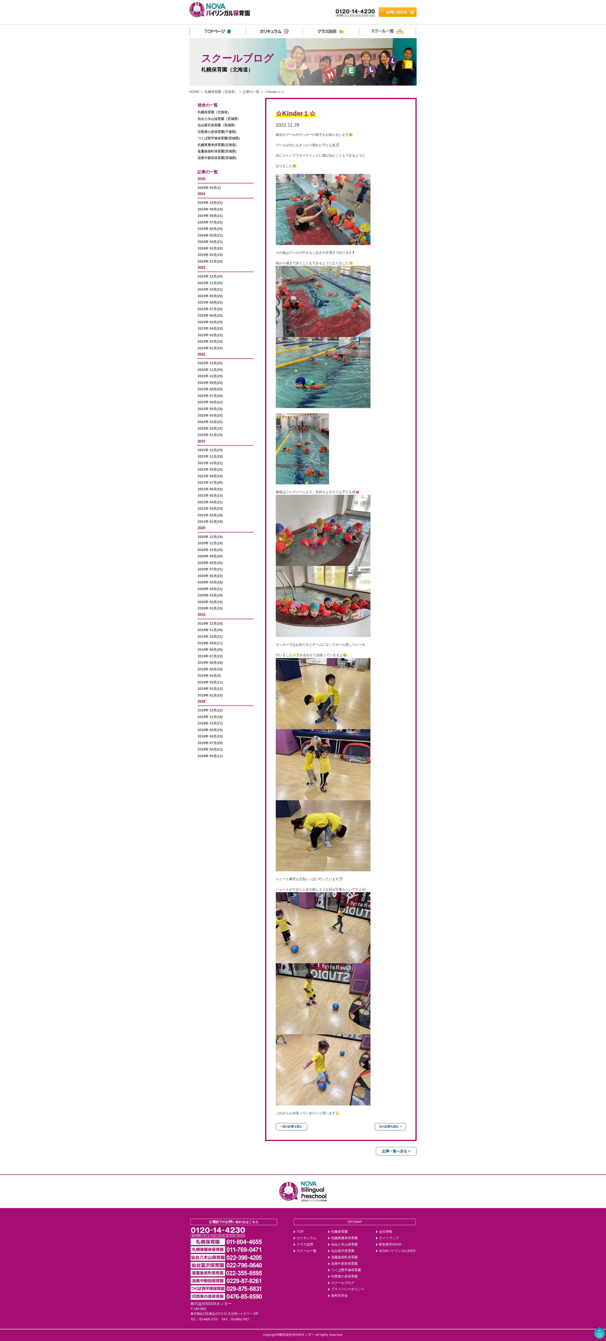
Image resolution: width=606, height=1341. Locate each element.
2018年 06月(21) (210, 749)
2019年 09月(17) (210, 643)
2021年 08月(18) (210, 476)
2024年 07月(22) (210, 222)
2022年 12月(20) (210, 363)
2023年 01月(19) (210, 348)
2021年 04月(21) (210, 502)
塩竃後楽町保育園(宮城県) (217, 151)
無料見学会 (339, 1295)
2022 (201, 354)
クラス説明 (305, 1244)
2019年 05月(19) (210, 669)
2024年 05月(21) (210, 235)
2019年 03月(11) (210, 682)
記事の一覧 (251, 92)
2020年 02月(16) (210, 602)
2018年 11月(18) (210, 717)
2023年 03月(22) (210, 335)
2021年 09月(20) (210, 469)
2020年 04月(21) (210, 589)
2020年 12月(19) (210, 537)
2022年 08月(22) (210, 389)
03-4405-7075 (208, 1319)
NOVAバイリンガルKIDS (397, 1251)
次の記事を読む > (390, 1126)
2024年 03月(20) (210, 248)
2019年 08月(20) (210, 649)
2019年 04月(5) (209, 675)
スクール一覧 (306, 1251)
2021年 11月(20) (210, 456)
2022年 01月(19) (210, 435)
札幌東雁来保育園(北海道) (217, 145)
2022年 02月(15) (210, 428)
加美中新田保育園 (344, 1263)
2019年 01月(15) (210, 695)
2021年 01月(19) (210, 521)
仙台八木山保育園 (344, 1244)
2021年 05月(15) (210, 495)
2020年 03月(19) (210, 595)
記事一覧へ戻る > (396, 1151)
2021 (201, 441)
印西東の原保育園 (344, 1276)
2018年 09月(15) (210, 730)
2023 (201, 267)
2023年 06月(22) (210, 315)
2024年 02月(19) (210, 255)
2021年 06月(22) (210, 489)
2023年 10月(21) (210, 289)
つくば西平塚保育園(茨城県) (219, 138)
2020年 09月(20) (210, 556)
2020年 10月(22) (210, 550)
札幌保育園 (339, 1231)
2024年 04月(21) (210, 242)
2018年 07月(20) (210, 743)
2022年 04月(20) (210, 415)
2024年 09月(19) (210, 209)
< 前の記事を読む (291, 1126)
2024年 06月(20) (210, 229)
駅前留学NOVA (390, 1244)
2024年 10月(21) (210, 203)
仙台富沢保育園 (342, 1251)
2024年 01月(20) (210, 261)
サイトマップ (389, 1238)
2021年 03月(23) (210, 508)
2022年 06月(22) (210, 402)
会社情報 (385, 1231)
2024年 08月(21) (210, 216)
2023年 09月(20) (210, 296)
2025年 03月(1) (209, 188)
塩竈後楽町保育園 (344, 1257)
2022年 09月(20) (210, 383)
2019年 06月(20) (210, 662)
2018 (201, 701)
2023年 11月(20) (210, 283)
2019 (201, 615)
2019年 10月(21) (210, 636)
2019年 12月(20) (210, 623)
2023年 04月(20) (210, 328)
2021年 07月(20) (210, 482)
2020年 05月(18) (210, 582)
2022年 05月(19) (210, 409)
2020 (201, 528)
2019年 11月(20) (210, 630)
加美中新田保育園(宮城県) (217, 158)
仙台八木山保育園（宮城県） (219, 119)
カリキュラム (306, 1238)
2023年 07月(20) (210, 309)
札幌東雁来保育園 (344, 1238)
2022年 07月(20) (210, 396)
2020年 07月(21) (210, 569)
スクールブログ (342, 1283)
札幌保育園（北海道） (221, 92)
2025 (201, 179)
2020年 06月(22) (210, 576)
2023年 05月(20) (210, 322)
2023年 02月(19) (210, 341)
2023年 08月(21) (210, 302)
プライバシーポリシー (347, 1289)
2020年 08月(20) (210, 563)
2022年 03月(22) (210, 422)
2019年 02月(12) (210, 689)
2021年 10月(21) (210, 463)
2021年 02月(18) (210, 515)
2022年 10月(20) (210, 376)
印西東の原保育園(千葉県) (217, 132)
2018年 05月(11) (210, 756)
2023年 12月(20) (210, 276)
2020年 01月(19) (210, 608)
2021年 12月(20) (210, 450)
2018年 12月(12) (210, 710)
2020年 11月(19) (210, 543)
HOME (194, 92)
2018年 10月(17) (210, 723)
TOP (300, 1231)
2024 (201, 194)
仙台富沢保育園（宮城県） (217, 125)
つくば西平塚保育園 (346, 1270)
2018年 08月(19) (210, 736)
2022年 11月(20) (210, 370)
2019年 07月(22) (210, 656)
